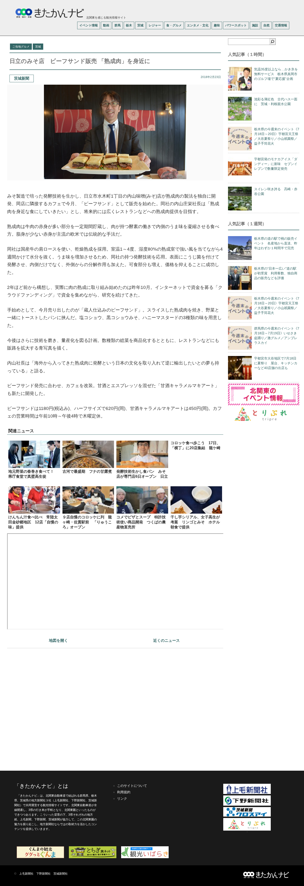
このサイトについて (132, 786)
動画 (106, 25)
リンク (122, 798)
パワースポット (236, 25)
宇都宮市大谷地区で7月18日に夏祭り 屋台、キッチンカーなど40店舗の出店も (275, 363)
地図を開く (58, 640)
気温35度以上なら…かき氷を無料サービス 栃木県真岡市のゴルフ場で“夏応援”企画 (276, 74)
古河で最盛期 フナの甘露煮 (87, 471)
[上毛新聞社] (247, 793)
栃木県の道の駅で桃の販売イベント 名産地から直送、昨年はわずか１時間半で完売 (275, 243)
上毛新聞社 (26, 873)
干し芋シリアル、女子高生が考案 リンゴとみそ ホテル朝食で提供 (195, 522)
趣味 (217, 25)
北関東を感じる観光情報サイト (106, 17)
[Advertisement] (115, 707)
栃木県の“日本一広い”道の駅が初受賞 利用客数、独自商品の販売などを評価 (275, 273)
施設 (255, 25)
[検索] (272, 42)
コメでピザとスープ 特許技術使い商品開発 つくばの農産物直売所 (141, 522)
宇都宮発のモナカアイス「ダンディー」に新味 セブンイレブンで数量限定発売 (275, 163)
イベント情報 (88, 25)
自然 (266, 25)
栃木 (129, 25)
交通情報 (281, 25)
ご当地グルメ (20, 46)
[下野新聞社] (247, 804)
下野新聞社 (43, 873)
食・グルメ (174, 25)
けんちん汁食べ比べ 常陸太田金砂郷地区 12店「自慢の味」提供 (33, 522)
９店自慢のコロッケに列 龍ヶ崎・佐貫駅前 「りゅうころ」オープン (87, 522)
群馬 (117, 25)
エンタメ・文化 (198, 25)
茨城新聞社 (60, 873)
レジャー (155, 25)
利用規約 (123, 792)
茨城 (140, 25)
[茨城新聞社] (247, 815)
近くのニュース (166, 640)
